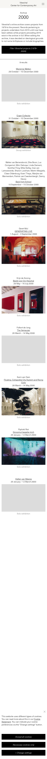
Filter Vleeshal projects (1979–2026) (23, 49)
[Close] (44, 711)
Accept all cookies (23, 736)
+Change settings (23, 752)
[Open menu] (43, 4)
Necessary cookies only (23, 744)
